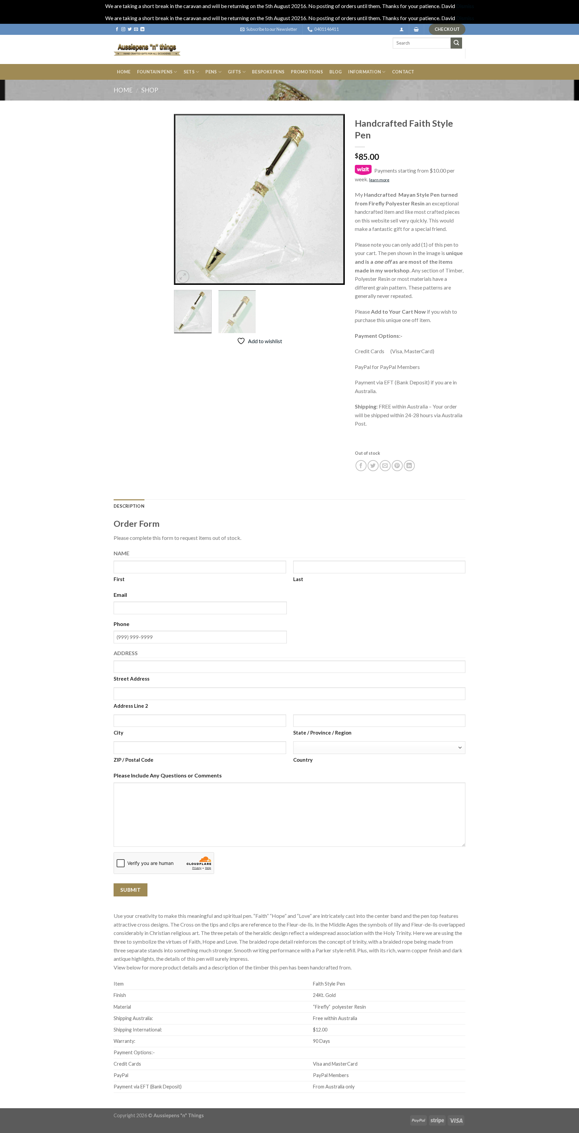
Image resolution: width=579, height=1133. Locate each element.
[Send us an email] (136, 29)
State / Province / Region (322, 733)
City (118, 733)
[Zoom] (182, 276)
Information (364, 71)
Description (129, 506)
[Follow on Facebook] (117, 29)
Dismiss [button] (465, 6)
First (119, 579)
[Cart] (416, 29)
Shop (149, 90)
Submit (130, 890)
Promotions (307, 71)
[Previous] (186, 199)
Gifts (234, 71)
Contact (403, 71)
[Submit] (456, 43)
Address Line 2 (131, 706)
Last (298, 579)
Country (303, 760)
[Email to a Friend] (385, 465)
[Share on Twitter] (373, 465)
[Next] (333, 199)
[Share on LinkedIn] (409, 465)
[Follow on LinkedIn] (142, 29)
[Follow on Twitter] (130, 29)
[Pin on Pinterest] (397, 465)
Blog (335, 71)
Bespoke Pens (268, 71)
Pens (211, 71)
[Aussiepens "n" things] (147, 49)
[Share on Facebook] (361, 465)
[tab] (129, 506)
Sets (189, 71)
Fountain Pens (155, 71)
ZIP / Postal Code (133, 760)
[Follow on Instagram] (123, 29)
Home (124, 71)
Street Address (131, 679)
